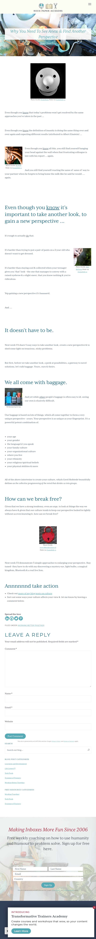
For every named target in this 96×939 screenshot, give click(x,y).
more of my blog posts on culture (35, 593)
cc (64, 100)
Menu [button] (87, 4)
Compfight (60, 100)
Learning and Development (16, 764)
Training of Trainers (13, 778)
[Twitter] (16, 618)
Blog (42, 43)
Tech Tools (9, 773)
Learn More (21, 931)
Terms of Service (69, 741)
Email (8, 707)
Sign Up (48, 885)
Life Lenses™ (10, 768)
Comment (11, 649)
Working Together (12, 794)
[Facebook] (12, 618)
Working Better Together (31, 625)
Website (9, 721)
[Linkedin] (7, 618)
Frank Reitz (45, 100)
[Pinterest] (21, 618)
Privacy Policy (56, 741)
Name (8, 693)
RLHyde (18, 165)
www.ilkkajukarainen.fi (48, 547)
